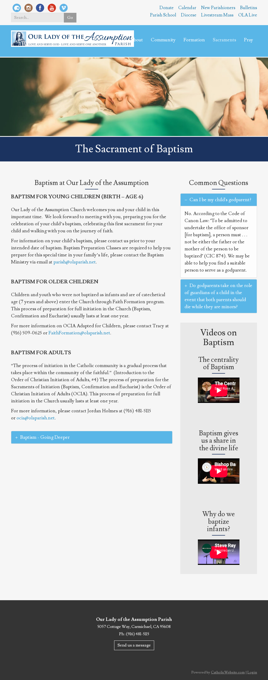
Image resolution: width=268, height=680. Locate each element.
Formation (194, 40)
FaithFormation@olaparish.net (79, 333)
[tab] (91, 437)
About (136, 40)
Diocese (188, 15)
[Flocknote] (17, 7)
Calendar (187, 8)
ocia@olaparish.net (35, 418)
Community (163, 40)
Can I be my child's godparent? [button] (219, 200)
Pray (248, 40)
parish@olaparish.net (74, 262)
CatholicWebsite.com (228, 672)
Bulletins (248, 8)
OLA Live (247, 15)
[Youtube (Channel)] (52, 7)
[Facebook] (40, 7)
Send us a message (134, 645)
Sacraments (224, 40)
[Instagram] (28, 7)
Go (70, 17)
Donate (166, 8)
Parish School (163, 15)
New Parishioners (218, 8)
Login (252, 672)
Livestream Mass (217, 15)
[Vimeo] (63, 7)
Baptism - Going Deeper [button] (45, 437)
